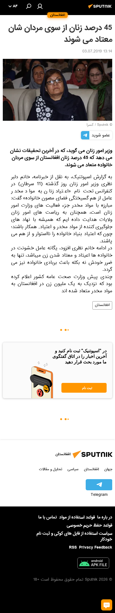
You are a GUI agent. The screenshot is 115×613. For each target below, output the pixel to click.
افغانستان (102, 305)
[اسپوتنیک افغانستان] (101, 9)
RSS (73, 547)
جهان (108, 469)
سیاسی (73, 469)
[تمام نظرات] (106, 604)
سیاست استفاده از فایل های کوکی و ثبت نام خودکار (74, 536)
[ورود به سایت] (39, 6)
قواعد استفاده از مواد (77, 517)
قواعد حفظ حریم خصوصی (89, 525)
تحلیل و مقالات (50, 469)
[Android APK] (93, 564)
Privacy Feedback (95, 547)
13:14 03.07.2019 (97, 52)
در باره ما (104, 517)
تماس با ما (47, 517)
